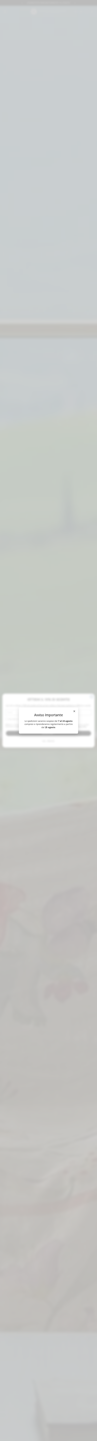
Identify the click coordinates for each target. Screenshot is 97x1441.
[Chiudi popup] (74, 711)
